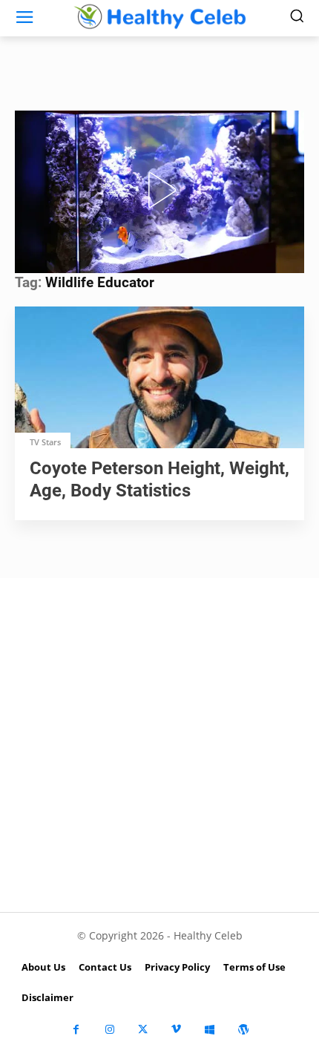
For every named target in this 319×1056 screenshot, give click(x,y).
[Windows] (210, 1030)
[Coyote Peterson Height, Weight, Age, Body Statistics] (159, 378)
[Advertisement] (159, 745)
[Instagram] (109, 1030)
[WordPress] (243, 1030)
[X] (143, 1030)
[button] (159, 190)
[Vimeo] (176, 1030)
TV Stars (45, 441)
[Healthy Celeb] (159, 16)
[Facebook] (76, 1030)
